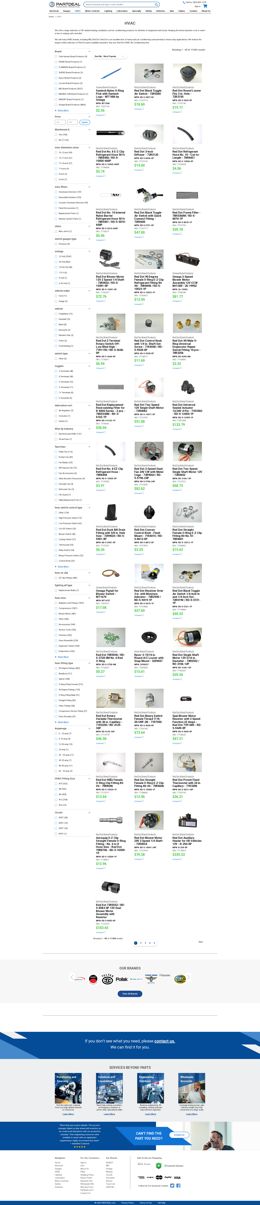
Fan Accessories (68, 473)
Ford (63, 296)
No (64, 140)
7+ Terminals (66, 392)
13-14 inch (65, 163)
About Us (206, 11)
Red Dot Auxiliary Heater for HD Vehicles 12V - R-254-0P (187, 841)
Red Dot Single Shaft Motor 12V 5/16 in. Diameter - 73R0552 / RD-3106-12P (186, 659)
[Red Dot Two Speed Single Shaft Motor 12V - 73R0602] (187, 451)
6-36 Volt (64, 283)
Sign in (198, 6)
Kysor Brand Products (70, 78)
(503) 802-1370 (199, 2)
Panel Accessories (68, 208)
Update (85, 122)
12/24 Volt (65, 267)
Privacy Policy (127, 1203)
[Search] (156, 4)
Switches (160, 11)
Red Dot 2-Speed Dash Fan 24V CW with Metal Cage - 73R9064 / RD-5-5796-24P (148, 473)
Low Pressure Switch (70, 523)
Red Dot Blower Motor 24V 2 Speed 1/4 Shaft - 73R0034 (148, 841)
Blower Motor (67, 613)
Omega (109, 1169)
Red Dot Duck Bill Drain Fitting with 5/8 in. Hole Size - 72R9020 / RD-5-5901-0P (110, 534)
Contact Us (179, 1135)
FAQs (82, 1171)
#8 (62, 789)
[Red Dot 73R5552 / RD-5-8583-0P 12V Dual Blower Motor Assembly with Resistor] (110, 887)
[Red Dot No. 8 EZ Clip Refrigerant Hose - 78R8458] (110, 451)
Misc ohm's (65, 231)
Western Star (66, 335)
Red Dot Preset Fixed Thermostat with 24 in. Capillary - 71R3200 (187, 783)
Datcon (109, 1181)
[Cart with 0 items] (205, 6)
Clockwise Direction (70, 192)
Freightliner (66, 314)
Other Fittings (67, 706)
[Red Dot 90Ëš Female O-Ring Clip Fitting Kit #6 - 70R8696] (110, 762)
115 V (63, 272)
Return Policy (86, 1178)
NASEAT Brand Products (71, 99)
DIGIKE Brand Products (70, 62)
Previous (71, 977)
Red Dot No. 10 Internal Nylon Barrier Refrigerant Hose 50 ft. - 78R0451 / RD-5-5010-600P (111, 218)
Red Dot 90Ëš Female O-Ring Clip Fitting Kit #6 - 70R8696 (109, 783)
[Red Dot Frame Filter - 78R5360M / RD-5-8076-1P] (187, 195)
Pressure (64, 244)
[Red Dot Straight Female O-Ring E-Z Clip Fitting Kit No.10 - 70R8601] (187, 512)
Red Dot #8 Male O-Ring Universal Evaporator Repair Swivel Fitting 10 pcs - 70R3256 (187, 347)
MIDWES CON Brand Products (73, 94)
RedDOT (109, 1162)
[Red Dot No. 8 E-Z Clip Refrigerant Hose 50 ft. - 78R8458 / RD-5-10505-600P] (110, 134)
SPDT (63, 817)
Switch (63, 421)
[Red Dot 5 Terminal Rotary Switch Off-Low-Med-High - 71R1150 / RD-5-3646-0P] (110, 323)
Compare (100, 115)
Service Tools (67, 630)
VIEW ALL (110, 1187)
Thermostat (66, 545)
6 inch (63, 179)
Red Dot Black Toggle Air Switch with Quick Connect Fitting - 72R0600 (148, 217)
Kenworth (64, 330)
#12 (63, 799)
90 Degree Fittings (69, 668)
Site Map (161, 1203)
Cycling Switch (67, 539)
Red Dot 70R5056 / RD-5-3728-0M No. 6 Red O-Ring (110, 658)
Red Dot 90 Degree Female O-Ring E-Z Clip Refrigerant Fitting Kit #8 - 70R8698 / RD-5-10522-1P (149, 283)
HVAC (78, 11)
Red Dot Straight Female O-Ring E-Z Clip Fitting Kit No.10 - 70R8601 (187, 534)
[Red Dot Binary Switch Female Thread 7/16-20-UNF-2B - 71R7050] (149, 698)
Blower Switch (67, 534)
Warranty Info (86, 1181)
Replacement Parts (69, 213)
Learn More (68, 1114)
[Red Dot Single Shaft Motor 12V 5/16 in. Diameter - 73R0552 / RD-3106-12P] (187, 637)
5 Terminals (66, 371)
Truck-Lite (110, 1184)
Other (63, 358)
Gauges (66, 11)
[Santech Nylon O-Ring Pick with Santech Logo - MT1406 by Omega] (110, 73)
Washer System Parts (70, 219)
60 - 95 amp (65, 771)
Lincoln (109, 1175)
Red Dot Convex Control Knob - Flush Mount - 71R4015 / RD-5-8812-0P (148, 534)
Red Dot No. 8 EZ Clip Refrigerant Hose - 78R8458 (109, 472)
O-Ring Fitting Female (71, 684)
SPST (63, 828)
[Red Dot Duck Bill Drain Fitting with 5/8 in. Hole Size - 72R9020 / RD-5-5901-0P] (110, 512)
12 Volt (65, 256)
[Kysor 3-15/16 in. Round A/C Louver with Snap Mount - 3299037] (149, 637)
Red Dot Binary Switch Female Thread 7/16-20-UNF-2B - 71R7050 (148, 719)
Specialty (136, 11)
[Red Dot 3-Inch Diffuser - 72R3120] (149, 134)
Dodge (63, 301)
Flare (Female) (67, 716)
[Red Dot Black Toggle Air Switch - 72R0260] (149, 73)
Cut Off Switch (67, 528)
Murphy (109, 1171)
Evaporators (67, 651)
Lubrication (122, 11)
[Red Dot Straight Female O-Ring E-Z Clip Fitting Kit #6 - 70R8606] (149, 762)
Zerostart (110, 1178)
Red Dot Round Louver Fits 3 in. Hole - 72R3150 (187, 93)
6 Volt (63, 278)
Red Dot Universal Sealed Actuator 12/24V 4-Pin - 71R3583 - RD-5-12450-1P (187, 409)
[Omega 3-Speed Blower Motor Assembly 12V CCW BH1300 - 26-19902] (187, 259)
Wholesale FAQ (87, 1184)
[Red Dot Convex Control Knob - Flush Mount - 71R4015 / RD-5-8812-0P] (149, 512)
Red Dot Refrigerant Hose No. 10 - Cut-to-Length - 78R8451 (186, 154)
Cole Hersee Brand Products (73, 56)
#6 (62, 794)
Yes (63, 134)
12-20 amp (65, 744)
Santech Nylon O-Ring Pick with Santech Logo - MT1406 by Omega (110, 95)
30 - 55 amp (66, 755)
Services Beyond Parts (130, 1068)
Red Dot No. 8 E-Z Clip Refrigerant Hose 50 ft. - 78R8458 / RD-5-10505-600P (110, 156)
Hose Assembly (68, 640)
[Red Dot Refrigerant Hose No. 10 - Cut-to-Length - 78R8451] (187, 134)
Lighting (108, 11)
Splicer (64, 679)
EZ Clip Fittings (68, 578)
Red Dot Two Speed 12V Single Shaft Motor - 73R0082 (149, 408)
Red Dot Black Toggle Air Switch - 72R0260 (148, 92)
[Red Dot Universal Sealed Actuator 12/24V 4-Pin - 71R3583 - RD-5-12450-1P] (187, 387)
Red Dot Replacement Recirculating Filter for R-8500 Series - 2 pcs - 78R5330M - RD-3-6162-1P (110, 411)
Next (201, 942)
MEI (107, 1165)
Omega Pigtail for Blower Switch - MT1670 (107, 593)
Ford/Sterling (66, 346)
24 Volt (64, 262)
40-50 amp (65, 765)
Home (57, 1162)
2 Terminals (66, 387)
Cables (181, 11)
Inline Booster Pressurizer (72, 478)
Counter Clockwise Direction (73, 202)
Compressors (68, 608)
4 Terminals (66, 376)
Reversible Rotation (70, 197)
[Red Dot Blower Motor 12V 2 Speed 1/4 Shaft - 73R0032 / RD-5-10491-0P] (110, 259)
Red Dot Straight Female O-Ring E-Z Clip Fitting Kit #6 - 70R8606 (149, 783)
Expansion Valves (69, 646)
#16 (62, 805)
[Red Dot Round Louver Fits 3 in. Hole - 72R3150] (187, 73)
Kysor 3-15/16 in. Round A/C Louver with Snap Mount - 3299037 (149, 658)
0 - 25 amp (65, 733)
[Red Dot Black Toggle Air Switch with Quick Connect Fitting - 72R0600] (149, 195)
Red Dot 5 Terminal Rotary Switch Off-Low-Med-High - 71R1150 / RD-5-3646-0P (110, 347)
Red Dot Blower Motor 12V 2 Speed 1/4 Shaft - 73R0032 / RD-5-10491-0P (110, 281)
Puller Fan (66, 452)
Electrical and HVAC (70, 434)
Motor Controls (92, 11)
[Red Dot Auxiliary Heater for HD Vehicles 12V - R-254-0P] (187, 820)
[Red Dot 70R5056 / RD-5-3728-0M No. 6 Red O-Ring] (110, 637)
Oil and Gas (65, 439)
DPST (63, 834)
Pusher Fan (66, 457)
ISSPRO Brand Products (71, 72)
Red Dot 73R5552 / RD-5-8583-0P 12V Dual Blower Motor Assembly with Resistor (110, 911)
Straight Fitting (67, 700)
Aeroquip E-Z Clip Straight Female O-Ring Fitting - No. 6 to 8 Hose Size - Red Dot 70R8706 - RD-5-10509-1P (111, 845)
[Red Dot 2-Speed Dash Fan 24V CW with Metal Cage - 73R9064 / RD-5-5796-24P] (149, 451)
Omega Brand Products (72, 105)
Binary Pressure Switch (71, 555)
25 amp (63, 749)
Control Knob (67, 561)
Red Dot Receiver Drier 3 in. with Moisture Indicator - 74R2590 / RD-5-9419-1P (148, 595)
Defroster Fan (66, 489)
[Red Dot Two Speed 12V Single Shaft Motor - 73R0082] (149, 387)
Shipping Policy (87, 1175)
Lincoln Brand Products (70, 83)
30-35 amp (65, 760)
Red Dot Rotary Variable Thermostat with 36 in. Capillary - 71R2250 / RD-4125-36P (109, 722)
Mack (62, 324)
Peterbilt (64, 319)
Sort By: (98, 56)
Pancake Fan (66, 484)
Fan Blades (66, 462)
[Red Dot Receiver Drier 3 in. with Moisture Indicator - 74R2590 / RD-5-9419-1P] (149, 573)
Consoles (64, 416)
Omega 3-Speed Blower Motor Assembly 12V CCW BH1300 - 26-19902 (185, 281)
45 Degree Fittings (69, 689)
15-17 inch (65, 158)
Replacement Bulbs (69, 590)
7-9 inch (64, 168)
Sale (172, 11)
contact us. (164, 1041)
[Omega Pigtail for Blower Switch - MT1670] (110, 573)
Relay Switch (66, 550)
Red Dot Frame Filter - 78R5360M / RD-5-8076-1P (187, 215)
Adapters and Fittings (71, 603)
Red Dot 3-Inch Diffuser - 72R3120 (146, 153)
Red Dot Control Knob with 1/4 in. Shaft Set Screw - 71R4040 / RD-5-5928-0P (148, 345)
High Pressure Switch (70, 518)
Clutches (65, 635)
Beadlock (65, 673)
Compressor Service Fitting (73, 711)
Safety (149, 11)
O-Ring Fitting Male (69, 695)
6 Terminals (65, 398)
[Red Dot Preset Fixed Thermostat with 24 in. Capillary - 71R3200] (187, 762)
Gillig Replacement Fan (70, 500)
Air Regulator (66, 410)
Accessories (67, 624)
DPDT (63, 823)
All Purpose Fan (68, 468)
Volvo (63, 340)
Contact (193, 11)
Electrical (54, 11)
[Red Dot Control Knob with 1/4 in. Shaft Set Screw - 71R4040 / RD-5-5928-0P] (149, 323)
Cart (82, 1165)
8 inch (63, 174)
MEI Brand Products (71, 88)
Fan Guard (65, 494)
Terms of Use (146, 1203)
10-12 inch (65, 152)
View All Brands (130, 994)
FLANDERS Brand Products (72, 67)
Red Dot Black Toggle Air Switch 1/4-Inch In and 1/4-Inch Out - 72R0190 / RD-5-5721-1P (186, 597)
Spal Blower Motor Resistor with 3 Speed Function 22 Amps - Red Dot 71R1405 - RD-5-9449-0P (187, 722)
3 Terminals (66, 382)
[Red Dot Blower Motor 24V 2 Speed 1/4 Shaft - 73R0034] (149, 820)
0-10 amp (64, 739)
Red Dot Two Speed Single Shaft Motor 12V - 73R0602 (187, 472)
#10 (63, 783)
